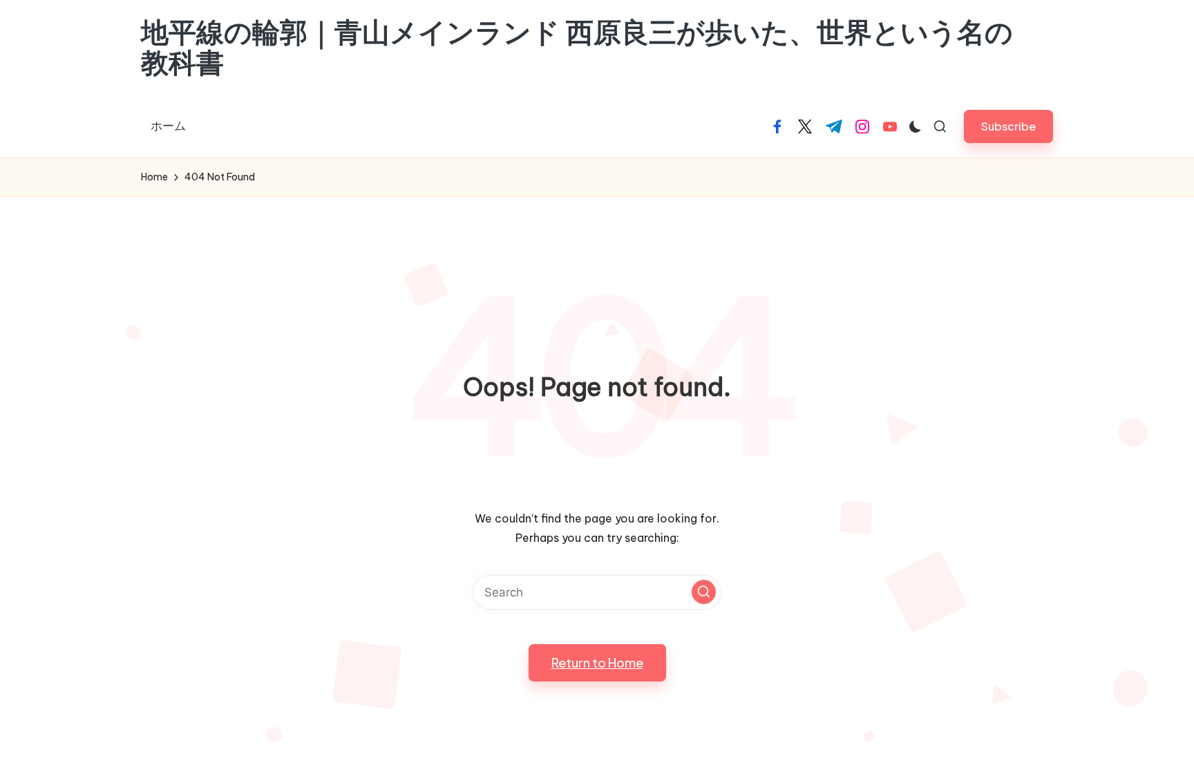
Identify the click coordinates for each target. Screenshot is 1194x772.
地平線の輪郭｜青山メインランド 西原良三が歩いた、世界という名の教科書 (577, 47)
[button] (1008, 126)
